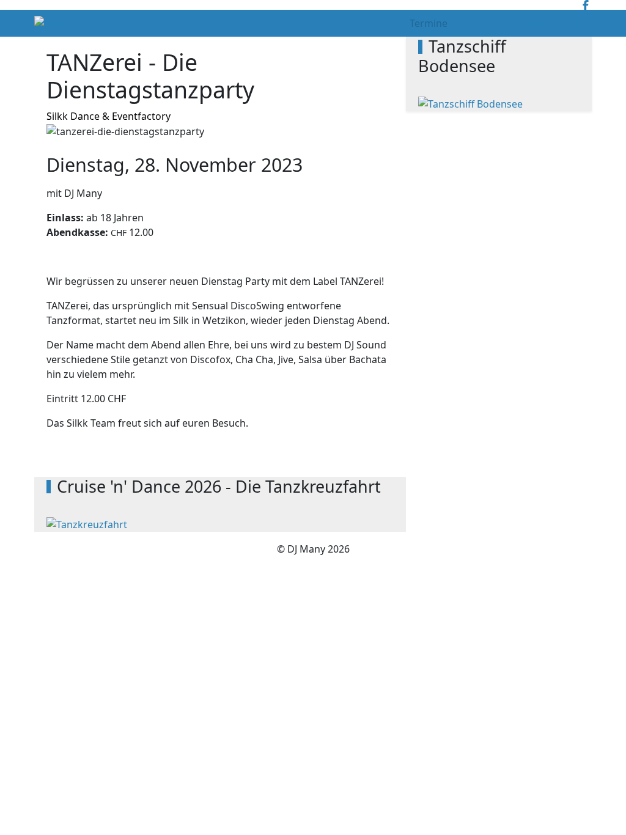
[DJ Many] (58, 23)
